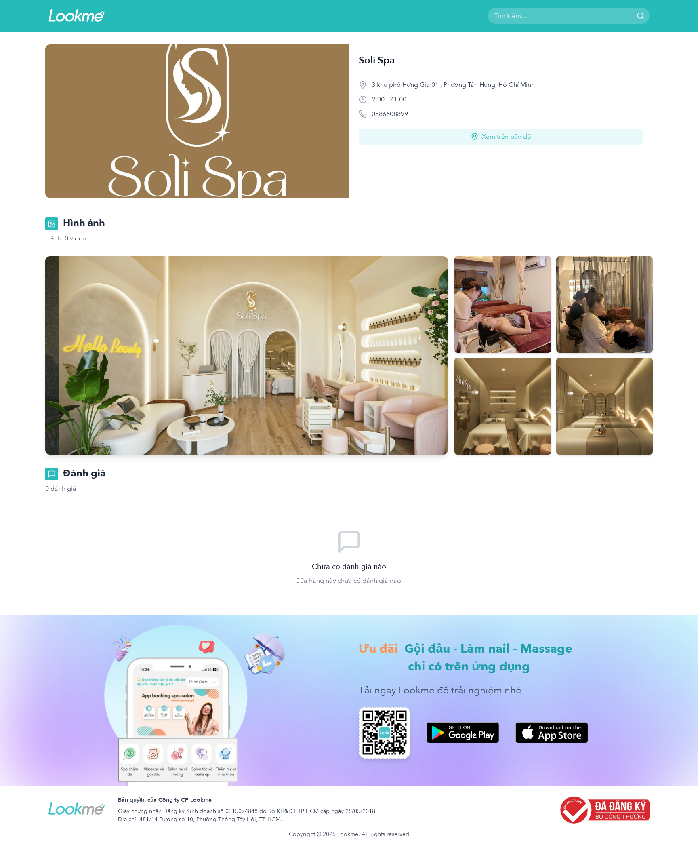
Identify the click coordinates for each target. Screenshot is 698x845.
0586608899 (390, 114)
